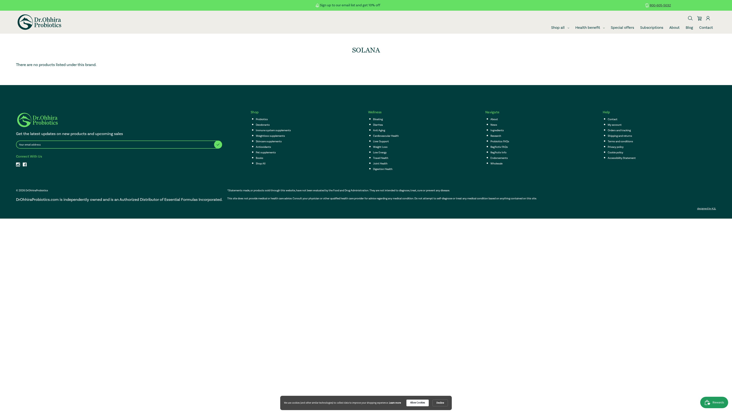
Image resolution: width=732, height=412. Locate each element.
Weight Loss (380, 147)
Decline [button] (440, 402)
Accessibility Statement (622, 158)
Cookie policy (615, 152)
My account (615, 124)
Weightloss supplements (270, 136)
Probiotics (262, 119)
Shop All (260, 163)
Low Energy (380, 152)
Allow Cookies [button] (417, 402)
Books (259, 158)
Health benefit (588, 27)
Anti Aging (379, 130)
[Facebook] (25, 165)
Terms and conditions (620, 141)
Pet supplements (266, 152)
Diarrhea (378, 124)
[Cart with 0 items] (699, 17)
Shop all (558, 27)
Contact (706, 27)
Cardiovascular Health (386, 136)
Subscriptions (651, 27)
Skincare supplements (269, 141)
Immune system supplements (273, 130)
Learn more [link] (395, 402)
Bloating (378, 119)
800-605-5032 (660, 5)
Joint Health (380, 163)
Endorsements (499, 158)
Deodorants (263, 124)
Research (495, 136)
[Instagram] (18, 165)
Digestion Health (382, 169)
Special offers (622, 27)
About (674, 27)
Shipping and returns (620, 136)
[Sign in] (708, 16)
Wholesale (496, 163)
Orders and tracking (619, 130)
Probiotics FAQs (499, 141)
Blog (689, 27)
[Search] (690, 16)
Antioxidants (263, 147)
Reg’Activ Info (498, 152)
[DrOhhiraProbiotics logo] (39, 22)
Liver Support (381, 141)
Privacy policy (616, 147)
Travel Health (380, 158)
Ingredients (497, 130)
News (493, 124)
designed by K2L (706, 208)
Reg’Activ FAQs (499, 147)
